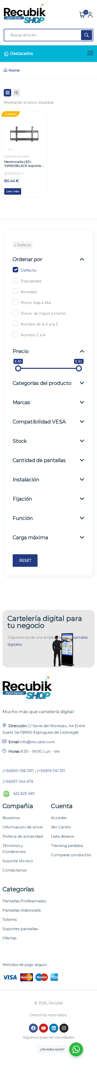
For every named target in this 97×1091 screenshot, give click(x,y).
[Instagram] (63, 1028)
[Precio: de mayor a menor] (15, 312)
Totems (9, 919)
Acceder (59, 817)
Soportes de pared (17, 156)
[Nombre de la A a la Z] (15, 323)
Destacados (21, 53)
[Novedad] (15, 291)
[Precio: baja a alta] (15, 302)
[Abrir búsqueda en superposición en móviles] (48, 35)
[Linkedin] (53, 1028)
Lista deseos (62, 836)
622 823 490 (24, 793)
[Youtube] (43, 1028)
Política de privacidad (22, 836)
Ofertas (9, 938)
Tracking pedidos (67, 845)
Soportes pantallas (20, 928)
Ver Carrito (61, 827)
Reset (25, 560)
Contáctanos (14, 870)
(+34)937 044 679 (17, 781)
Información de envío (22, 827)
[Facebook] (33, 1028)
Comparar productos (71, 854)
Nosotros (11, 817)
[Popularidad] (15, 280)
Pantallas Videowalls (21, 910)
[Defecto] (15, 269)
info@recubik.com (37, 741)
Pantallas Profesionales (24, 901)
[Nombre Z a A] (15, 334)
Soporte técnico (17, 860)
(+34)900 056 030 (18, 771)
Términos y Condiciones (14, 848)
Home (14, 70)
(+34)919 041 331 (51, 771)
